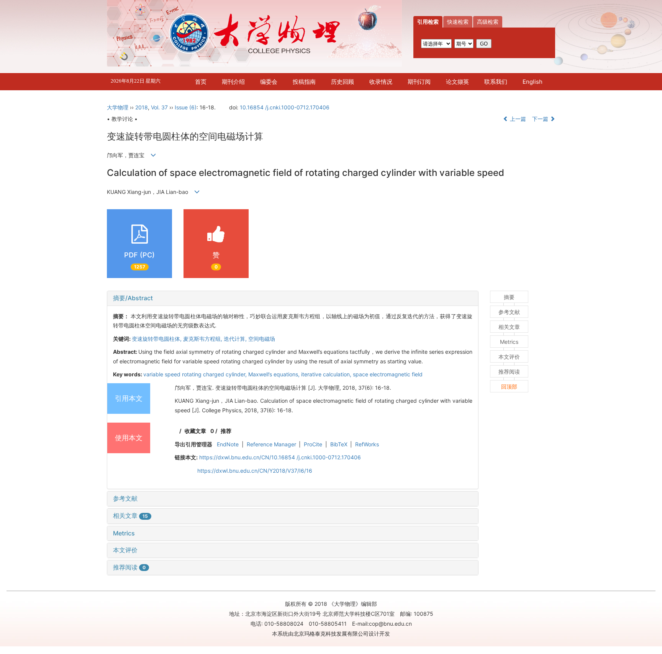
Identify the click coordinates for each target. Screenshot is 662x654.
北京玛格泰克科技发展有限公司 (331, 633)
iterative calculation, (327, 374)
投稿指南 (304, 81)
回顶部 (509, 386)
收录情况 (380, 81)
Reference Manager (271, 444)
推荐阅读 (129, 567)
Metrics (124, 533)
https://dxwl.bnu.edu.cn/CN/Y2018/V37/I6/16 (254, 470)
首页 (200, 81)
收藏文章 (195, 431)
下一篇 (541, 119)
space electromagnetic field (388, 374)
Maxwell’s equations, (274, 374)
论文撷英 (457, 81)
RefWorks (367, 444)
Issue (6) (186, 107)
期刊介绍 (233, 81)
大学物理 (117, 107)
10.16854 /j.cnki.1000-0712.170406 (284, 107)
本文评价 (125, 550)
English (532, 81)
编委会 (268, 81)
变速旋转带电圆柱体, (157, 338)
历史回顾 (342, 81)
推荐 (226, 431)
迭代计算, (236, 338)
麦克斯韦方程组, (203, 338)
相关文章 (130, 515)
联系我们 (495, 81)
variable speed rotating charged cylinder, (195, 374)
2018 (141, 107)
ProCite (313, 444)
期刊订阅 (419, 81)
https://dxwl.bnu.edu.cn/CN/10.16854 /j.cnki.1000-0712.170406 (280, 457)
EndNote (228, 444)
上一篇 (517, 119)
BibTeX (338, 444)
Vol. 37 (159, 107)
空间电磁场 (261, 338)
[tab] (292, 298)
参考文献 (125, 498)
